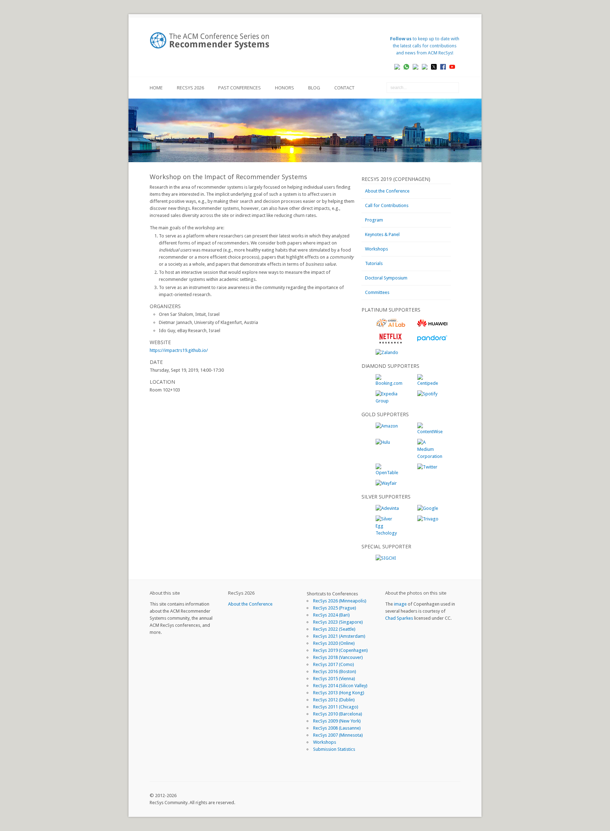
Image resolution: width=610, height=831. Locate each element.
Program (374, 220)
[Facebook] (445, 67)
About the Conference (387, 191)
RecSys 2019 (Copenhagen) (340, 650)
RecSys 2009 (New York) (337, 721)
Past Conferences (239, 87)
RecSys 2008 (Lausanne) (337, 728)
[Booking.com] (389, 383)
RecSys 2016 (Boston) (334, 671)
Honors (284, 87)
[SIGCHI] (386, 558)
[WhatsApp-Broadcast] (408, 67)
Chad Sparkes (399, 618)
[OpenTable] (388, 472)
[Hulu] (383, 442)
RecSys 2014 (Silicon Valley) (340, 685)
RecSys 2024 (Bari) (331, 615)
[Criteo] (391, 326)
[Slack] (418, 67)
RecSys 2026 (190, 87)
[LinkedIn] (399, 67)
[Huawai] (432, 326)
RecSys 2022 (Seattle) (334, 629)
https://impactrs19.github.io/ (179, 350)
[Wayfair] (386, 483)
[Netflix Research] (391, 341)
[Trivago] (427, 518)
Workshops (376, 249)
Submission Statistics (334, 749)
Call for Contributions (386, 205)
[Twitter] (427, 467)
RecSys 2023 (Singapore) (338, 622)
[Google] (427, 508)
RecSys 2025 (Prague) (334, 608)
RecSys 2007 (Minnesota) (338, 735)
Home (156, 87)
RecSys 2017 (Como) (333, 664)
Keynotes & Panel (382, 234)
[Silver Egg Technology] (388, 533)
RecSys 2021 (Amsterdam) (339, 636)
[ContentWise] (430, 431)
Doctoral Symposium (386, 278)
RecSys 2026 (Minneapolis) (339, 600)
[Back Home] (213, 41)
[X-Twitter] (436, 67)
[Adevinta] (387, 508)
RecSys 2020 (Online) (334, 643)
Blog (314, 87)
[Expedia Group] (388, 400)
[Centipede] (429, 383)
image (400, 604)
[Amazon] (387, 426)
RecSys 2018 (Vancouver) (338, 657)
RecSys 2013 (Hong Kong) (338, 692)
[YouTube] (454, 67)
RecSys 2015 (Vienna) (334, 678)
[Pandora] (432, 341)
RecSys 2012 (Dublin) (334, 699)
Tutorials (374, 263)
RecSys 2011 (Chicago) (335, 706)
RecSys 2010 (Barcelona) (337, 714)
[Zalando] (387, 352)
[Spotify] (427, 393)
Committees (377, 292)
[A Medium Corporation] (429, 456)
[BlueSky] (427, 67)
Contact (344, 87)
